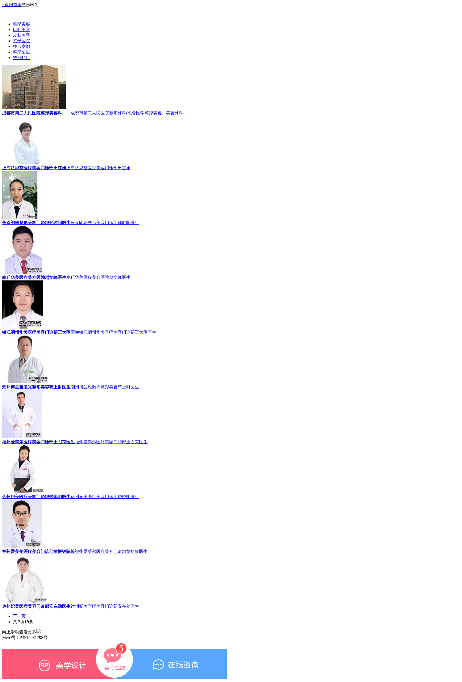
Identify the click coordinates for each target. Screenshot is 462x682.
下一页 (19, 616)
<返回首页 (12, 4)
